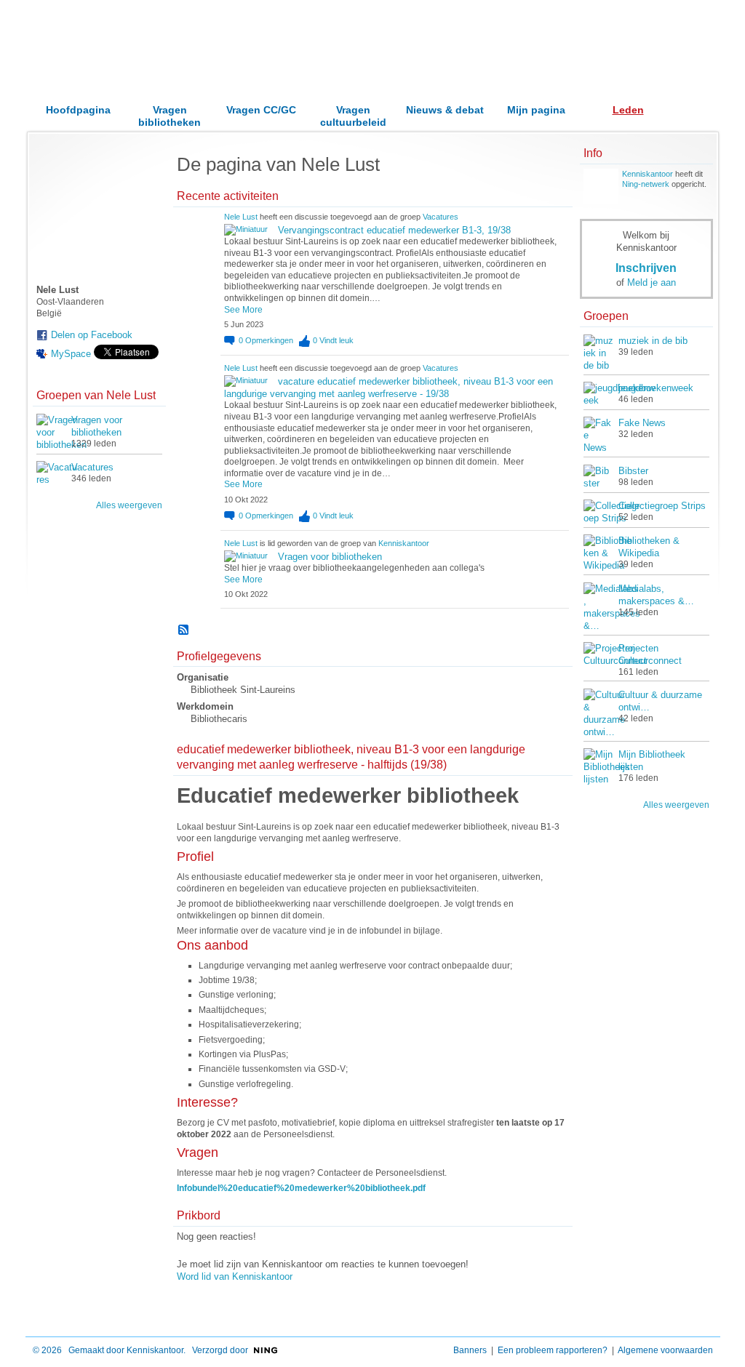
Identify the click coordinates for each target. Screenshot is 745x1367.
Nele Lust (241, 216)
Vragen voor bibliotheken (330, 556)
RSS (184, 630)
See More (243, 310)
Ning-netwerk (645, 184)
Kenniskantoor (403, 543)
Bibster (633, 470)
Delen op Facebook (91, 334)
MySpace (71, 353)
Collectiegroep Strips (662, 505)
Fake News (642, 422)
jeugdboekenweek (655, 387)
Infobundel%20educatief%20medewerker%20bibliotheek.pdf (301, 1188)
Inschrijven (646, 267)
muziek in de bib (653, 340)
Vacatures (92, 467)
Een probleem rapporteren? (552, 1350)
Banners (470, 1350)
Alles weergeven (129, 505)
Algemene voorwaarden (665, 1350)
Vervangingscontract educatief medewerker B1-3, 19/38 (394, 230)
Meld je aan (651, 282)
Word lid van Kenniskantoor (234, 1276)
